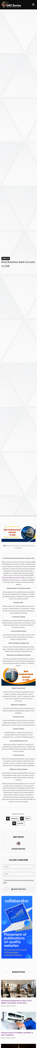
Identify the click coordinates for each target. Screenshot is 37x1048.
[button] (12, 818)
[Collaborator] (16, 958)
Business (18, 548)
